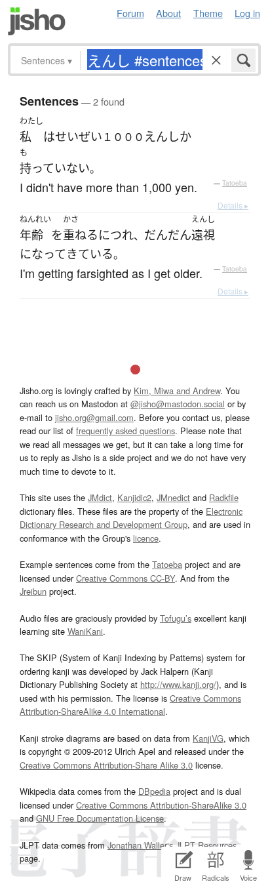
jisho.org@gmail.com (94, 417)
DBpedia (154, 791)
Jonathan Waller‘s (140, 845)
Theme (208, 13)
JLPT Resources (206, 845)
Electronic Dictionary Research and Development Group (131, 518)
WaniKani (85, 631)
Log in (247, 13)
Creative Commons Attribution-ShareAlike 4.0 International (130, 704)
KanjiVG (208, 738)
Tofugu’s (175, 618)
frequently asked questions (125, 430)
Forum (130, 13)
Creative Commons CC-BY (125, 578)
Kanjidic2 (134, 497)
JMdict (100, 497)
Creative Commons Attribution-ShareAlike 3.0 (161, 805)
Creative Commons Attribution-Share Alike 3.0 (106, 765)
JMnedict (173, 497)
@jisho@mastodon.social (177, 403)
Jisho (37, 21)
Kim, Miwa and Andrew (177, 390)
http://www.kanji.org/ (178, 684)
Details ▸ (233, 205)
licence (146, 538)
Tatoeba (234, 183)
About (168, 13)
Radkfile (224, 497)
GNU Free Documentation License (100, 818)
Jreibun (33, 591)
